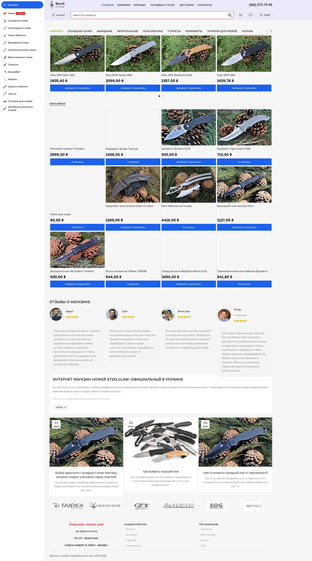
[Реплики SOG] (216, 506)
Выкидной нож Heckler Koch (235, 206)
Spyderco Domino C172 (176, 148)
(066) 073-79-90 (260, 5)
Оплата (130, 529)
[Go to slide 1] (159, 96)
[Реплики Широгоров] (105, 506)
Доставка (131, 534)
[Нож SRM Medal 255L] (133, 53)
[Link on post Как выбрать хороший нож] (161, 441)
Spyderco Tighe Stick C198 (233, 148)
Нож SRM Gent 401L (62, 75)
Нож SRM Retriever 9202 (176, 75)
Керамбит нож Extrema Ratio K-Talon (129, 206)
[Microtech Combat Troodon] (77, 127)
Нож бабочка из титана (177, 206)
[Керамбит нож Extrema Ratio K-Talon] (133, 184)
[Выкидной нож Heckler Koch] (244, 184)
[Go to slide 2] (162, 96)
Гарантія (131, 540)
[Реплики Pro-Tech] (253, 506)
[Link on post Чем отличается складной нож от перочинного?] (235, 442)
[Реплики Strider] (179, 506)
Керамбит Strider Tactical (122, 148)
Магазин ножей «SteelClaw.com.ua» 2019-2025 (78, 555)
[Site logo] (57, 4)
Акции (204, 540)
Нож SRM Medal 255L (119, 75)
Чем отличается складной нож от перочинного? (235, 473)
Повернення (133, 545)
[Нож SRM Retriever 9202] (188, 53)
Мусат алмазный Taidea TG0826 (126, 271)
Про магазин (208, 534)
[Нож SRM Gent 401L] (77, 53)
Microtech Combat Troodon (67, 148)
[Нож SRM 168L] (244, 53)
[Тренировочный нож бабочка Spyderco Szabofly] (244, 250)
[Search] (230, 15)
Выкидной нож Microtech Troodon (72, 271)
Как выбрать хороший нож (161, 471)
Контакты (206, 529)
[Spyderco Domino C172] (189, 127)
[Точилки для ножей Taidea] (68, 506)
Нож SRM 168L (226, 75)
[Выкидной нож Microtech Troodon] (77, 250)
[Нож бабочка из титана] (189, 184)
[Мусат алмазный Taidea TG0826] (133, 250)
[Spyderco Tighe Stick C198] (244, 127)
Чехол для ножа (60, 214)
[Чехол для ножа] (77, 188)
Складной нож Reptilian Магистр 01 (184, 271)
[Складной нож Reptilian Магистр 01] (189, 250)
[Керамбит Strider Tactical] (133, 127)
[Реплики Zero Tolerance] (142, 506)
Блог (203, 545)
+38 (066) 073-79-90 (86, 531)
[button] (266, 31)
